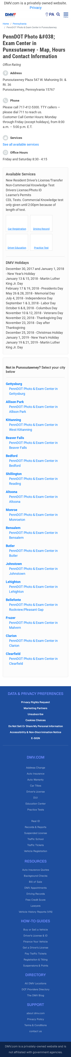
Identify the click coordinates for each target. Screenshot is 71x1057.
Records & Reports (35, 827)
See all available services (21, 144)
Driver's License (35, 791)
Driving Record (41, 228)
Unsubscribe (35, 714)
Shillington (14, 474)
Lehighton (13, 582)
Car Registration (17, 228)
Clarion (11, 636)
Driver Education (17, 247)
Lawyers (35, 905)
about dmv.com (36, 1013)
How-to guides (35, 921)
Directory (35, 974)
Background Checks (35, 875)
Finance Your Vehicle (35, 941)
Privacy (36, 7)
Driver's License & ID (35, 935)
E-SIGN (35, 738)
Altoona (11, 492)
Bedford (11, 456)
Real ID (35, 821)
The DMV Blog (35, 995)
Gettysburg (14, 384)
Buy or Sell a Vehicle (35, 929)
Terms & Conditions (35, 1025)
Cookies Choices (35, 720)
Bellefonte (13, 600)
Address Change (35, 767)
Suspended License (35, 833)
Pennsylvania (19, 23)
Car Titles (35, 785)
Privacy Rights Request (35, 702)
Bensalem (13, 528)
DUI (35, 797)
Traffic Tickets (35, 845)
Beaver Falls (15, 438)
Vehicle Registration (35, 851)
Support (35, 1004)
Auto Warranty (35, 779)
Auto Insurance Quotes (35, 869)
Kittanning (13, 420)
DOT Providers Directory (36, 989)
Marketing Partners (35, 708)
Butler (10, 546)
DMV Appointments (35, 887)
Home (6, 23)
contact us (35, 1031)
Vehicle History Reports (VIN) (35, 911)
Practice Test (41, 247)
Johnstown (14, 564)
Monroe (11, 510)
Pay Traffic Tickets (35, 953)
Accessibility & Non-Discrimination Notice (35, 732)
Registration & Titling (36, 959)
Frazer (10, 618)
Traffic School (35, 839)
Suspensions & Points (35, 965)
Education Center (35, 803)
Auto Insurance (35, 773)
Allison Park (15, 402)
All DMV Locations (35, 983)
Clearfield (13, 654)
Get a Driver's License (35, 947)
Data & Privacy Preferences (35, 693)
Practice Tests (35, 809)
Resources (36, 861)
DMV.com (35, 757)
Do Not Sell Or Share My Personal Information (35, 726)
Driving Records (35, 893)
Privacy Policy (35, 1019)
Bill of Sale (35, 881)
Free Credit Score (35, 899)
